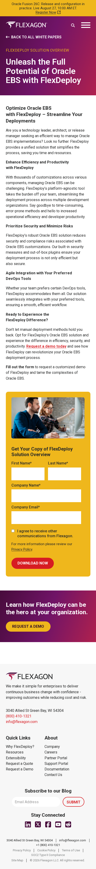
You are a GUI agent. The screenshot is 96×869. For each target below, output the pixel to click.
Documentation (57, 769)
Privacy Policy (21, 549)
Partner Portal (56, 758)
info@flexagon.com (22, 722)
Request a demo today (46, 346)
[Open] (85, 25)
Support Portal (56, 763)
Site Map (17, 860)
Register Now (46, 12)
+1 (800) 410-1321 (48, 845)
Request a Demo (19, 769)
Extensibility (16, 758)
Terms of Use (71, 850)
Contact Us (53, 775)
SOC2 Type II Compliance (48, 855)
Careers (51, 752)
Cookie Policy (46, 850)
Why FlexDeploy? (20, 746)
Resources (15, 752)
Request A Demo (28, 626)
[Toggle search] (73, 25)
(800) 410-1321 (18, 716)
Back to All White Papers (36, 37)
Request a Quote (19, 763)
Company (52, 746)
